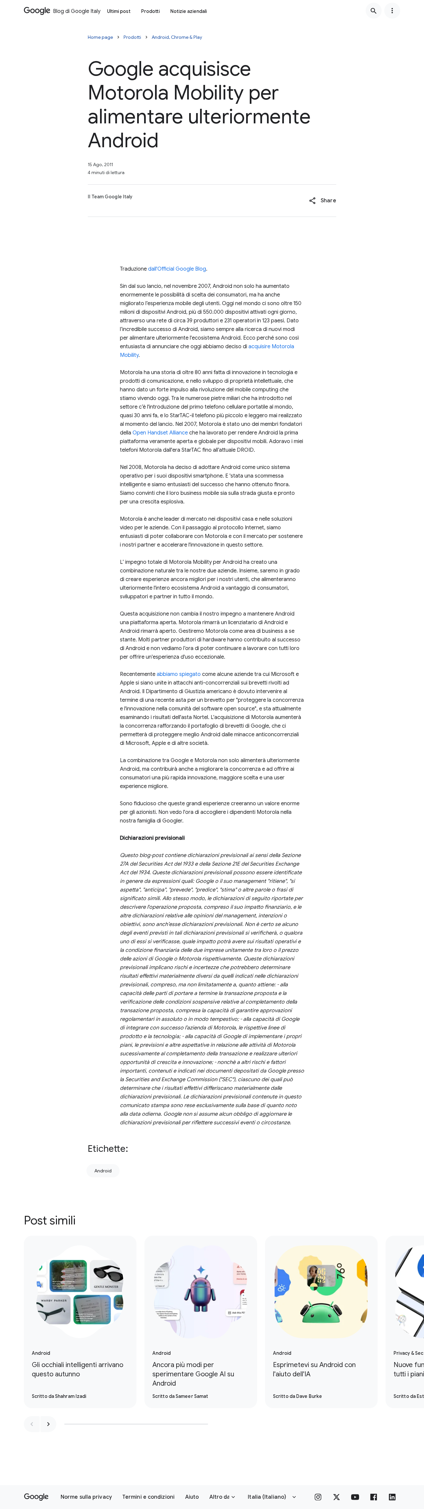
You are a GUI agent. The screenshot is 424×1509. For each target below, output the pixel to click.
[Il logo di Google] (36, 1497)
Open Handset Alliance (160, 432)
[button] (322, 201)
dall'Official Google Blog (177, 269)
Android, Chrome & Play (177, 37)
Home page (100, 37)
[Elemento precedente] (32, 1424)
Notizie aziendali (188, 11)
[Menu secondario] (392, 11)
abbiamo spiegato (179, 674)
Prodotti (150, 11)
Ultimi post (119, 11)
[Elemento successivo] (48, 1424)
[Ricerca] (374, 11)
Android (103, 1171)
